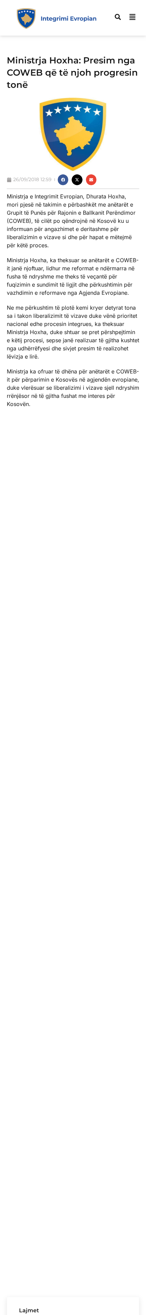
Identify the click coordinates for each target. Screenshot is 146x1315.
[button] (63, 179)
